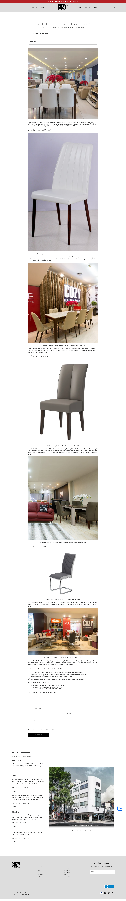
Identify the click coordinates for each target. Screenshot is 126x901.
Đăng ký (93, 876)
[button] (106, 7)
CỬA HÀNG (41, 874)
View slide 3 (77, 830)
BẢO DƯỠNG (41, 866)
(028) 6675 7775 (16, 772)
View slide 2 (75, 830)
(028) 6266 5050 (16, 838)
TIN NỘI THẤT (67, 872)
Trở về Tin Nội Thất (18, 17)
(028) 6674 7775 (16, 787)
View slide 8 (90, 830)
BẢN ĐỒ (14, 842)
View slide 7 (88, 830)
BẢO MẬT (40, 872)
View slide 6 (85, 830)
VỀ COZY (66, 863)
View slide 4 (80, 830)
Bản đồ (14, 807)
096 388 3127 (25, 772)
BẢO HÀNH (40, 865)
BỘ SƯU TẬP (67, 876)
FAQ (39, 870)
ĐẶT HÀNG (40, 868)
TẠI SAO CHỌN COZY (69, 865)
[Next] (117, 798)
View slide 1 (72, 830)
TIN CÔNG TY (67, 870)
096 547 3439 (25, 838)
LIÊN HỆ (40, 876)
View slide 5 (83, 830)
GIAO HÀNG (41, 863)
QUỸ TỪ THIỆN (67, 866)
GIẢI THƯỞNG (67, 868)
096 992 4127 (25, 787)
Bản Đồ (14, 775)
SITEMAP (66, 874)
